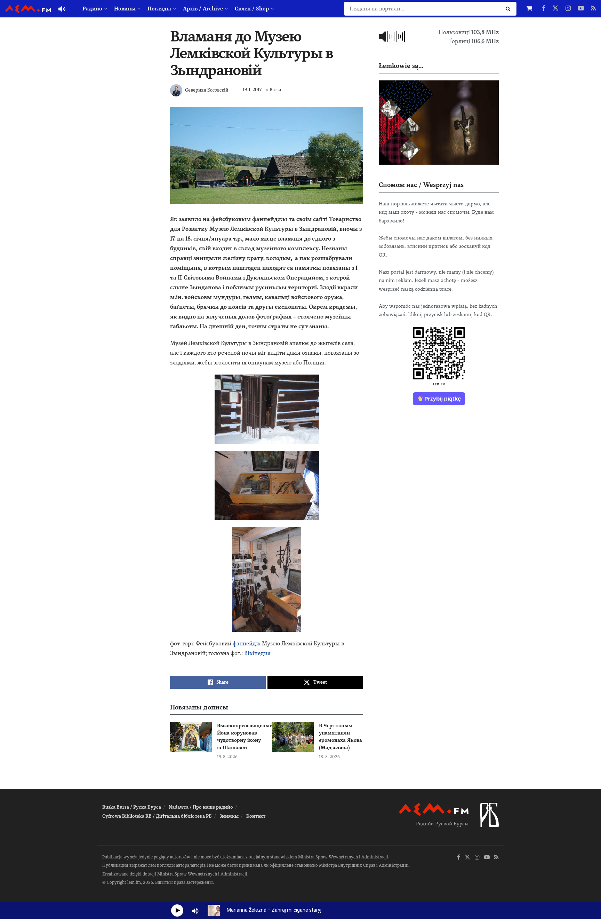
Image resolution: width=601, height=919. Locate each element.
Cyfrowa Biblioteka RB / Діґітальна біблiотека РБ (157, 816)
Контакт (255, 816)
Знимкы (229, 816)
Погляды (159, 9)
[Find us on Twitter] (555, 8)
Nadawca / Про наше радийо (201, 807)
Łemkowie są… (401, 65)
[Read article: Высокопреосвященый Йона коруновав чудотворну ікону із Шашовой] (191, 737)
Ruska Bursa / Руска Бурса (131, 807)
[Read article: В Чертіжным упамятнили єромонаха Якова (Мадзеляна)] (293, 737)
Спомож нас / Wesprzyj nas (421, 184)
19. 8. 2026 (227, 756)
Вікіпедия (257, 653)
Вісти (275, 89)
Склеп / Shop (252, 9)
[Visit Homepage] (28, 9)
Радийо (92, 9)
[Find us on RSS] (593, 8)
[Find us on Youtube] (581, 8)
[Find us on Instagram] (568, 8)
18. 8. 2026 (329, 756)
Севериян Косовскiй (206, 89)
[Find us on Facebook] (543, 8)
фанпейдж (247, 643)
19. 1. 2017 (252, 89)
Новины (125, 9)
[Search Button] (509, 9)
